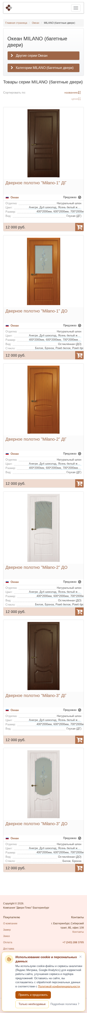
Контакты (78, 931)
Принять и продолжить (33, 994)
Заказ (6, 936)
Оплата (7, 942)
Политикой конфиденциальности (59, 986)
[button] (43, 68)
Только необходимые (32, 1004)
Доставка (8, 948)
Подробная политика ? (64, 1004)
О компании (10, 923)
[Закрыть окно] (80, 957)
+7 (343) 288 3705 (73, 942)
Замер (7, 929)
